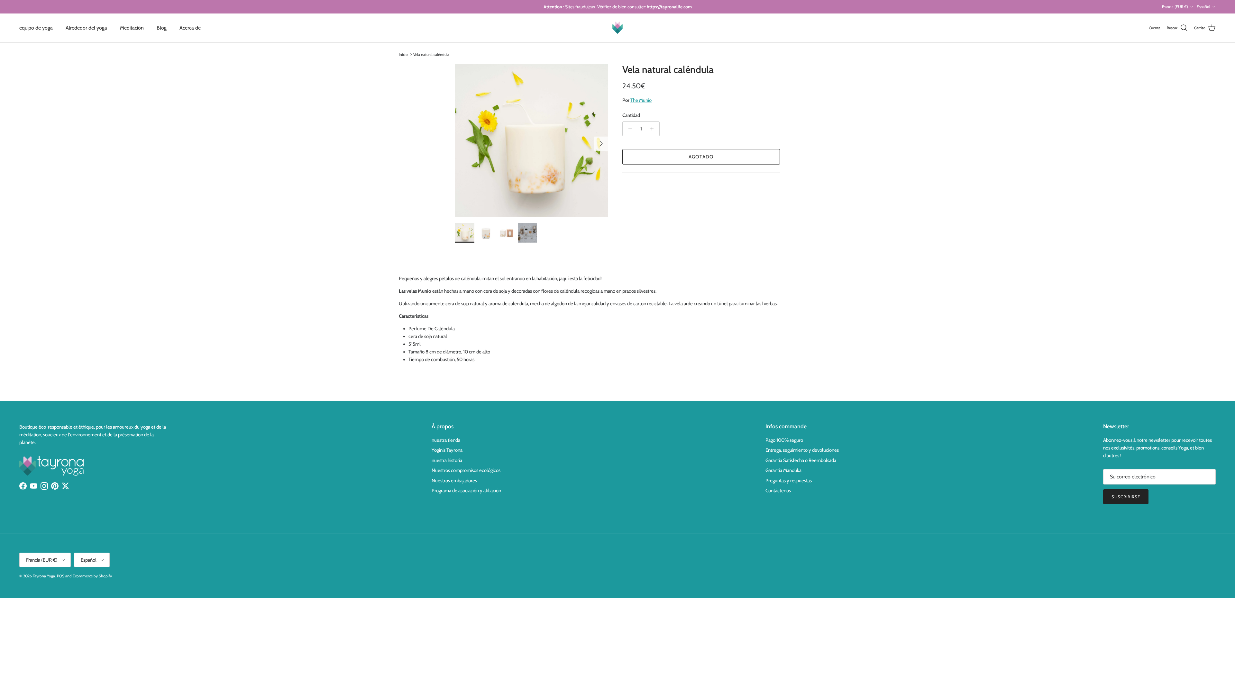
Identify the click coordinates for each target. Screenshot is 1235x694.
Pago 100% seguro (784, 440)
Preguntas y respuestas (788, 481)
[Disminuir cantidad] (628, 129)
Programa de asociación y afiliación (466, 491)
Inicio (403, 54)
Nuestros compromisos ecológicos (466, 470)
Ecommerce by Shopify (92, 576)
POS (60, 576)
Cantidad (631, 115)
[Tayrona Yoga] (617, 28)
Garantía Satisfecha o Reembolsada (800, 460)
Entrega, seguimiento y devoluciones (802, 450)
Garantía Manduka (783, 470)
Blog (162, 28)
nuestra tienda (446, 440)
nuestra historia (447, 460)
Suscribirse (1126, 496)
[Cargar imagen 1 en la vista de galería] (531, 140)
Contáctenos (778, 491)
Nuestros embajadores (454, 481)
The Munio (641, 100)
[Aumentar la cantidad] (653, 129)
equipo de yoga (36, 28)
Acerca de (190, 28)
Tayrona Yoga (44, 576)
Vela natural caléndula (431, 54)
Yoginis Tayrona (447, 450)
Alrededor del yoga (86, 28)
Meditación (132, 28)
